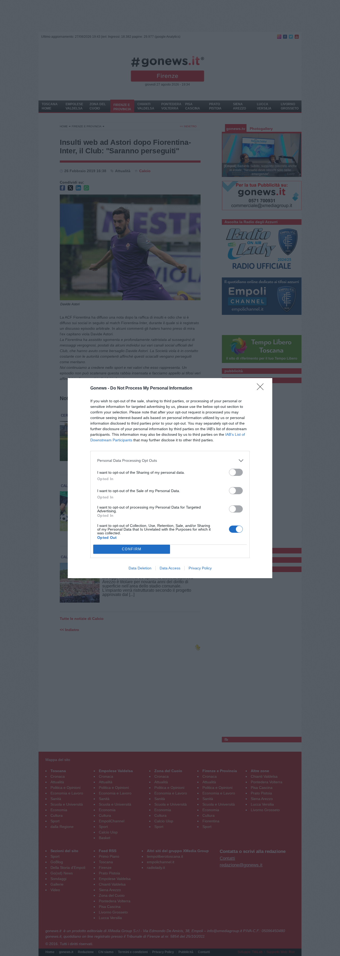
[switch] (236, 472)
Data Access (170, 568)
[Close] (262, 388)
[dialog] (170, 478)
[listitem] (170, 460)
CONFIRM (132, 549)
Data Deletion (140, 568)
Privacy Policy (200, 568)
